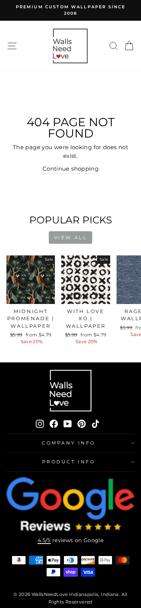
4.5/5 (44, 540)
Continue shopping (70, 168)
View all (70, 237)
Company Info (68, 443)
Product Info (68, 461)
